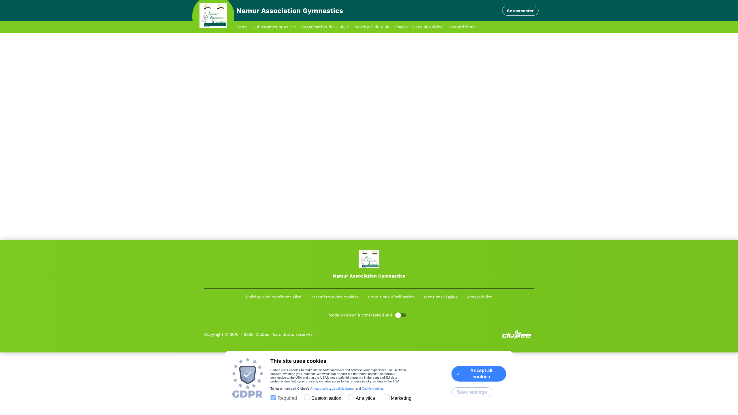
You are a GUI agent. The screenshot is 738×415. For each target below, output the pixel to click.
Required (287, 398)
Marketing (401, 398)
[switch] (398, 315)
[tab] (244, 27)
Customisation (326, 398)
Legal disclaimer (343, 388)
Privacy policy (320, 388)
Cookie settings (373, 388)
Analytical (366, 398)
